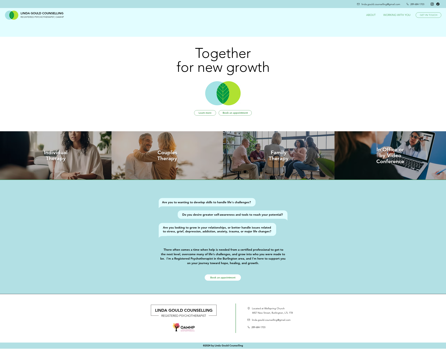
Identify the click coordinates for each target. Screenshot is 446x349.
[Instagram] (432, 4)
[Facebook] (438, 4)
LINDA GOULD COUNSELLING (184, 310)
